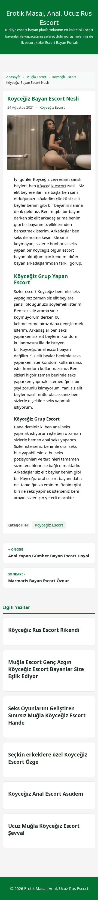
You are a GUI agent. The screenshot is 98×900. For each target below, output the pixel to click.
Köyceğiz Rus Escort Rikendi (43, 630)
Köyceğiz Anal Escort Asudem (45, 793)
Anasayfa (13, 77)
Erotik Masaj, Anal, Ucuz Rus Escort (49, 18)
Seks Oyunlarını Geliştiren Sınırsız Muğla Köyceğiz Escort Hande (46, 715)
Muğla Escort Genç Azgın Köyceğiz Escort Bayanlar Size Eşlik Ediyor (46, 669)
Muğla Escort (36, 77)
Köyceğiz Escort (64, 77)
